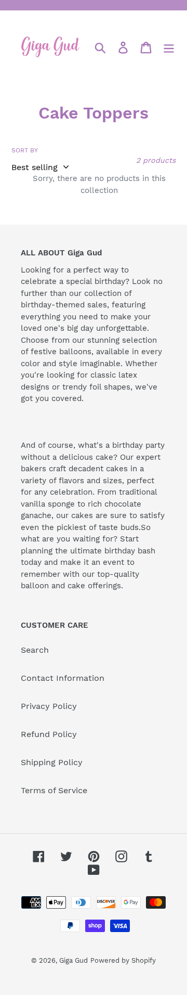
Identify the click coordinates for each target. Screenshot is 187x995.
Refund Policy (49, 734)
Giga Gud (73, 960)
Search (35, 650)
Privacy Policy (49, 706)
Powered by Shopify (123, 960)
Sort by (24, 150)
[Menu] (168, 47)
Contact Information (62, 678)
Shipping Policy (52, 762)
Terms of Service (54, 790)
